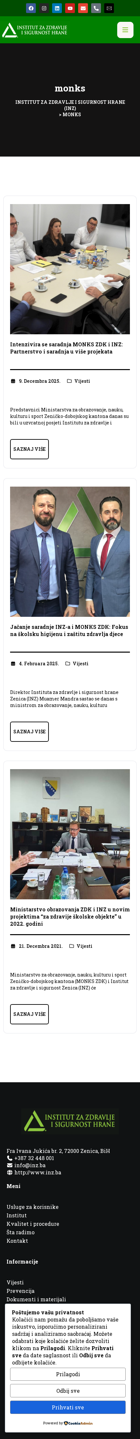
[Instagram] (44, 8)
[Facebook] (31, 8)
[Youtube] (70, 8)
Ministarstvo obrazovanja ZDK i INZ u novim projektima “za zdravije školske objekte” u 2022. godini (70, 916)
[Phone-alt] (96, 8)
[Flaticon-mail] (109, 8)
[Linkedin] (57, 8)
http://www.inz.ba (37, 1172)
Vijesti (82, 381)
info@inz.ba (30, 1165)
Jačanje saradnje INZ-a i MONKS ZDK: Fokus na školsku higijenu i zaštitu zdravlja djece (69, 630)
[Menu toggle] (125, 30)
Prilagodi (68, 1374)
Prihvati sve (68, 1407)
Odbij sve (68, 1390)
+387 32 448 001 (33, 1158)
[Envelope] (83, 8)
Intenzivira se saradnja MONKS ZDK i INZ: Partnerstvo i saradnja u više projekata (66, 348)
